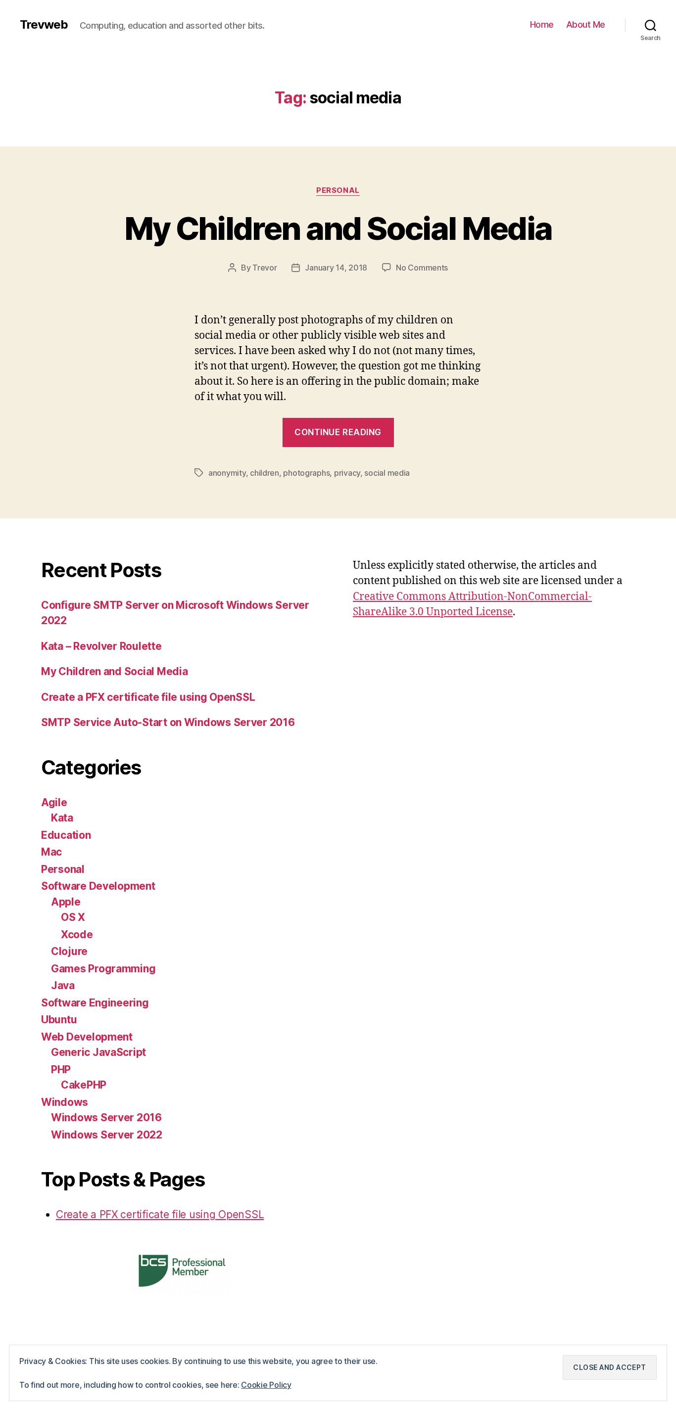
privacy (347, 473)
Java (63, 985)
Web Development (87, 1037)
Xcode (77, 934)
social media (387, 473)
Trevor (264, 268)
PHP (61, 1069)
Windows (64, 1102)
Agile (54, 802)
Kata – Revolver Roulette (101, 646)
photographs (306, 473)
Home (542, 24)
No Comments (422, 268)
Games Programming (103, 968)
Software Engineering (95, 1003)
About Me (585, 24)
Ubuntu (59, 1019)
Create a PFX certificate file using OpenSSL (148, 697)
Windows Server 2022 (106, 1135)
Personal (337, 190)
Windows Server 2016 (106, 1117)
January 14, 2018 (336, 268)
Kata (62, 818)
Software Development (98, 886)
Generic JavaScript (98, 1052)
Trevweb (44, 25)
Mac (51, 852)
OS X (73, 917)
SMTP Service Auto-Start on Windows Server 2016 (168, 722)
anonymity (227, 473)
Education (66, 835)
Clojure (69, 951)
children (264, 473)
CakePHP (83, 1085)
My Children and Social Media (338, 228)
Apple (66, 902)
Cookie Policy (266, 1385)
